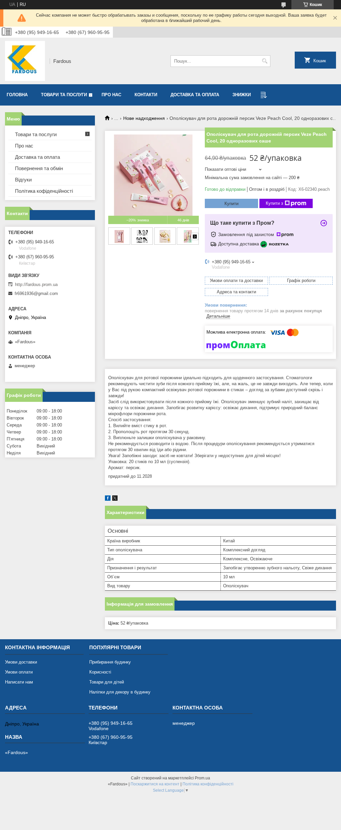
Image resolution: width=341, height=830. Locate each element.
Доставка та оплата (194, 94)
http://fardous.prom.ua (36, 284)
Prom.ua (202, 778)
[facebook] (108, 499)
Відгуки (23, 179)
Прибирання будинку (110, 662)
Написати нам (19, 682)
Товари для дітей (106, 682)
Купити (231, 203)
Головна (17, 94)
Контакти (146, 94)
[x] (115, 499)
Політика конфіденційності (207, 784)
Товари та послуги (64, 94)
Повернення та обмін (39, 168)
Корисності (100, 672)
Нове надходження (144, 118)
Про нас (111, 94)
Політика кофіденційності (44, 191)
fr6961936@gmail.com (36, 293)
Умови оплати (19, 672)
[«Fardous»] (25, 61)
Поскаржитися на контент (155, 784)
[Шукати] (264, 61)
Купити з (274, 203)
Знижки (241, 94)
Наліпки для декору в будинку (120, 692)
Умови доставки (21, 662)
